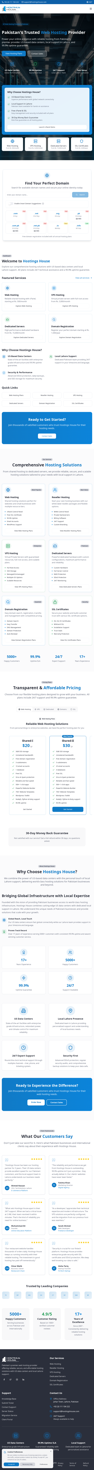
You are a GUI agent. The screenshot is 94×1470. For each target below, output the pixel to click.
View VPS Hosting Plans (23, 587)
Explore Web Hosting (24, 306)
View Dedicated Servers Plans (70, 587)
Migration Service (9, 1415)
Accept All (11, 1464)
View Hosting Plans (14, 53)
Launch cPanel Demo (47, 127)
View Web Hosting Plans (23, 531)
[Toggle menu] (90, 8)
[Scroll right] (89, 776)
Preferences (44, 1464)
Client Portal (7, 1419)
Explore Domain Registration (70, 337)
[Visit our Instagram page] (17, 1379)
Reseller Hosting (57, 1368)
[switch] (11, 203)
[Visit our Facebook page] (4, 1379)
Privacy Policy (60, 1464)
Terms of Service (72, 1464)
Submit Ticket (8, 1403)
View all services (82, 278)
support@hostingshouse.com (35, 2)
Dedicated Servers (58, 1376)
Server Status (7, 1411)
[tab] (25, 709)
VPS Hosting (55, 1372)
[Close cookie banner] (51, 1451)
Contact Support (9, 1407)
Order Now (36, 1102)
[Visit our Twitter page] (10, 1379)
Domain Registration (59, 1380)
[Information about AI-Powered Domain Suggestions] (43, 203)
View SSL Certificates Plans (70, 640)
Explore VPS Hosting (70, 306)
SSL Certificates (56, 1384)
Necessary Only (27, 1464)
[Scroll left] (5, 776)
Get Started (27, 809)
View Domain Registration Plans (23, 640)
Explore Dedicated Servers (24, 337)
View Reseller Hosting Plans (70, 531)
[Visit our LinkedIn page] (23, 1379)
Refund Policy (86, 1464)
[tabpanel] (47, 769)
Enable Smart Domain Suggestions (27, 203)
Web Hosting (55, 1364)
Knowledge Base (9, 1399)
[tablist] (47, 709)
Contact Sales (37, 53)
